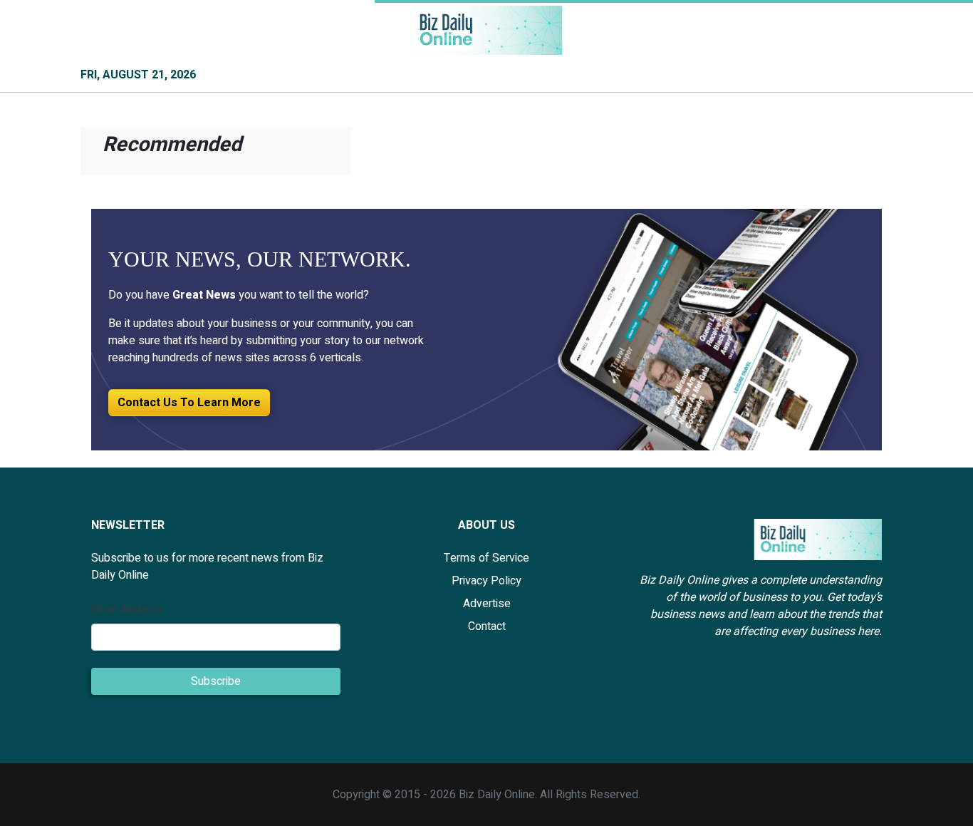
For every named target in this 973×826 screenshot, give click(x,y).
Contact (487, 626)
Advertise (487, 603)
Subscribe (216, 681)
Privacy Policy (486, 580)
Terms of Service (486, 558)
